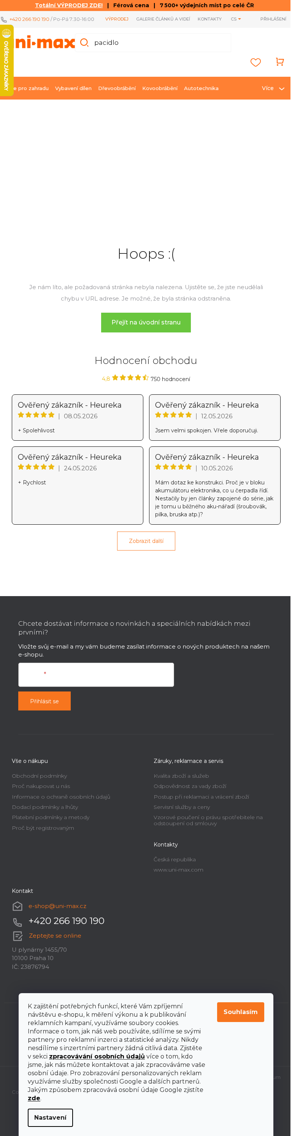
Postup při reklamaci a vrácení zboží (198, 801)
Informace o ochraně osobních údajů (58, 801)
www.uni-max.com (176, 874)
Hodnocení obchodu (143, 365)
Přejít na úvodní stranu (143, 327)
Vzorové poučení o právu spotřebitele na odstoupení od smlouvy (205, 825)
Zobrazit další (143, 546)
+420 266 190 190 (29, 18)
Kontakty (204, 21)
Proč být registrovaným (40, 832)
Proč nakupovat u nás (38, 791)
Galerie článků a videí (157, 21)
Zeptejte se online (52, 940)
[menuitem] (25, 93)
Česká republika (172, 864)
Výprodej (111, 21)
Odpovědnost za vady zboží (187, 791)
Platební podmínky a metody (47, 822)
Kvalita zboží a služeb (178, 780)
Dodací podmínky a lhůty (42, 811)
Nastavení (48, 1117)
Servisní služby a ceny (179, 811)
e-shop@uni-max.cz (54, 910)
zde (31, 1098)
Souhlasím (238, 1012)
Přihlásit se (41, 706)
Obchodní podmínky (36, 780)
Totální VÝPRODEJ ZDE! (66, 5)
